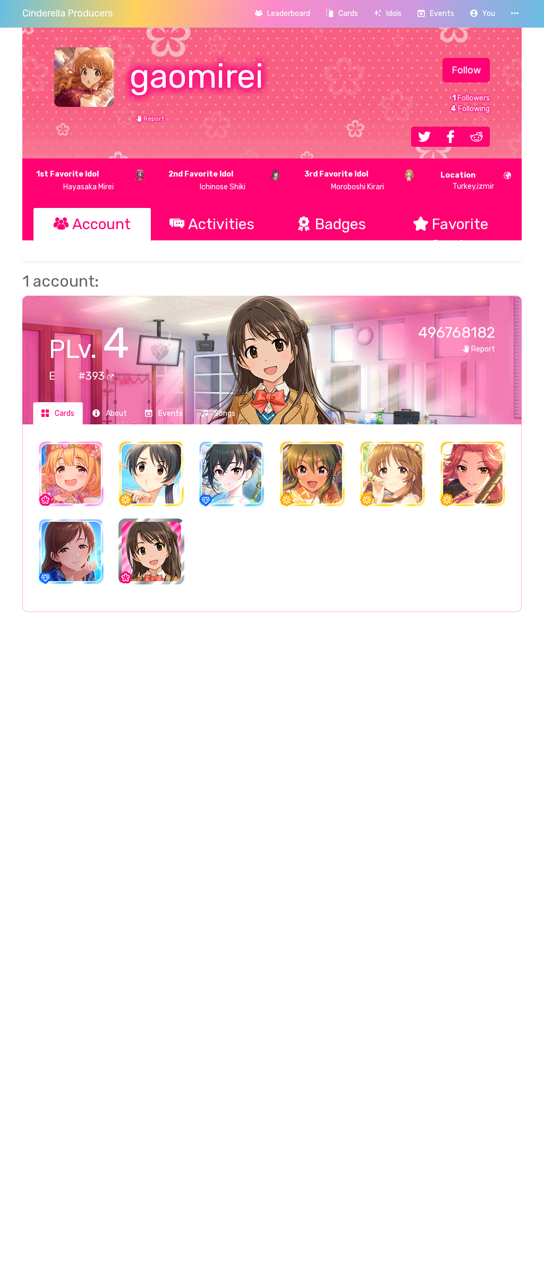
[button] (482, 13)
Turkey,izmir (467, 181)
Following (470, 108)
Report (153, 118)
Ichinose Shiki (206, 180)
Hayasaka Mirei (75, 180)
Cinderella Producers (67, 13)
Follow (466, 70)
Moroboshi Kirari (344, 180)
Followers (471, 98)
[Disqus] (272, 793)
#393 (92, 376)
